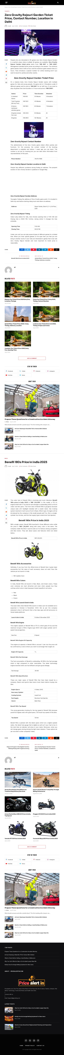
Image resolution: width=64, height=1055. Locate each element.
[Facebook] (6, 64)
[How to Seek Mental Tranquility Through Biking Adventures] (46, 780)
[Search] (58, 2)
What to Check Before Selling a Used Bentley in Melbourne (31, 436)
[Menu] (6, 2)
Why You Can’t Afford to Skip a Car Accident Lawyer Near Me (31, 444)
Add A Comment (32, 358)
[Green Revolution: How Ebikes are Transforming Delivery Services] (18, 780)
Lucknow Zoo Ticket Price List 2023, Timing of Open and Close (44, 324)
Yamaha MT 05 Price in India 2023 (15, 838)
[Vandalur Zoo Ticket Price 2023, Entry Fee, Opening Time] (18, 338)
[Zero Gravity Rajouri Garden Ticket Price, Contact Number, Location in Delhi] (32, 43)
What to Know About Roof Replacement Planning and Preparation (33, 1025)
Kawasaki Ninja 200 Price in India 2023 (45, 838)
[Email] (6, 82)
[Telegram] (6, 75)
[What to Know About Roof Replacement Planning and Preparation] (9, 1027)
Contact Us (40, 1045)
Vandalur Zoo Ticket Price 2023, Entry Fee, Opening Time (17, 349)
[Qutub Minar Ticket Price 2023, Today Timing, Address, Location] (18, 314)
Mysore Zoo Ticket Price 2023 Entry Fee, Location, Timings (17, 300)
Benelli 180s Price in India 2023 (20, 258)
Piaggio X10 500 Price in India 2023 (44, 814)
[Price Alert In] (32, 2)
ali (10, 26)
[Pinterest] (6, 78)
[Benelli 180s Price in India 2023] (32, 483)
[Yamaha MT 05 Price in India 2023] (18, 829)
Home (6, 7)
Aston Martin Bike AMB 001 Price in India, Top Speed (18, 815)
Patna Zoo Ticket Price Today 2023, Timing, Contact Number (44, 300)
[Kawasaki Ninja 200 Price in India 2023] (46, 829)
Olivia (7, 421)
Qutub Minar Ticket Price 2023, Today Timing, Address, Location (17, 324)
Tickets (7, 11)
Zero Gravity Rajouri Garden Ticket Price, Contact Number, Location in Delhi (45, 748)
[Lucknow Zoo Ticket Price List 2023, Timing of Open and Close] (46, 314)
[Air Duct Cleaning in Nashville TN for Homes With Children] (9, 431)
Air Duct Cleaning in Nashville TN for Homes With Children (31, 428)
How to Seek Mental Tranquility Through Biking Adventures (46, 790)
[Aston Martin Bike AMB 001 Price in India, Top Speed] (18, 804)
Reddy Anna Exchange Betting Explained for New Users (19, 964)
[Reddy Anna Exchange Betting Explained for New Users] (9, 1018)
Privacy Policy (30, 1045)
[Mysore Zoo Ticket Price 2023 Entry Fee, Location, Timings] (18, 289)
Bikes (6, 458)
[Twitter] (6, 67)
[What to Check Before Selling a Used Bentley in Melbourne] (9, 439)
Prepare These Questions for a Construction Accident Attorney (30, 419)
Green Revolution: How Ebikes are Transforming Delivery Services (16, 790)
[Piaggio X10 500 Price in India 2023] (46, 804)
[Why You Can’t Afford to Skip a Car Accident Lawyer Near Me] (9, 446)
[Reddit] (6, 71)
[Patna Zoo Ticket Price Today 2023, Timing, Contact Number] (46, 289)
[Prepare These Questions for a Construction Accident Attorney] (32, 400)
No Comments (24, 26)
